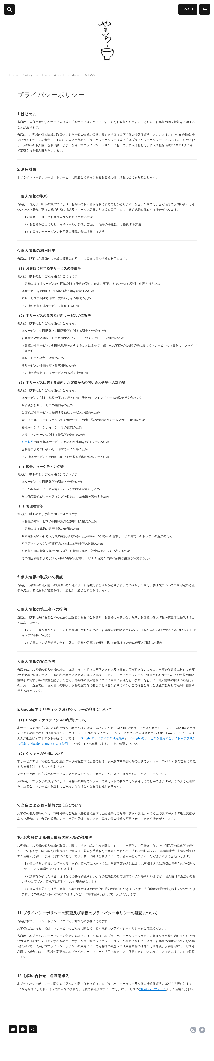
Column (74, 75)
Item (46, 75)
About (59, 75)
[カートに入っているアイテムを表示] (204, 9)
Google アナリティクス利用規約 (102, 738)
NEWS (90, 75)
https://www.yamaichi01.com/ (202, 1030)
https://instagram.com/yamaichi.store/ (193, 1030)
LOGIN (188, 9)
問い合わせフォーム (152, 989)
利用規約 (28, 442)
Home (14, 75)
